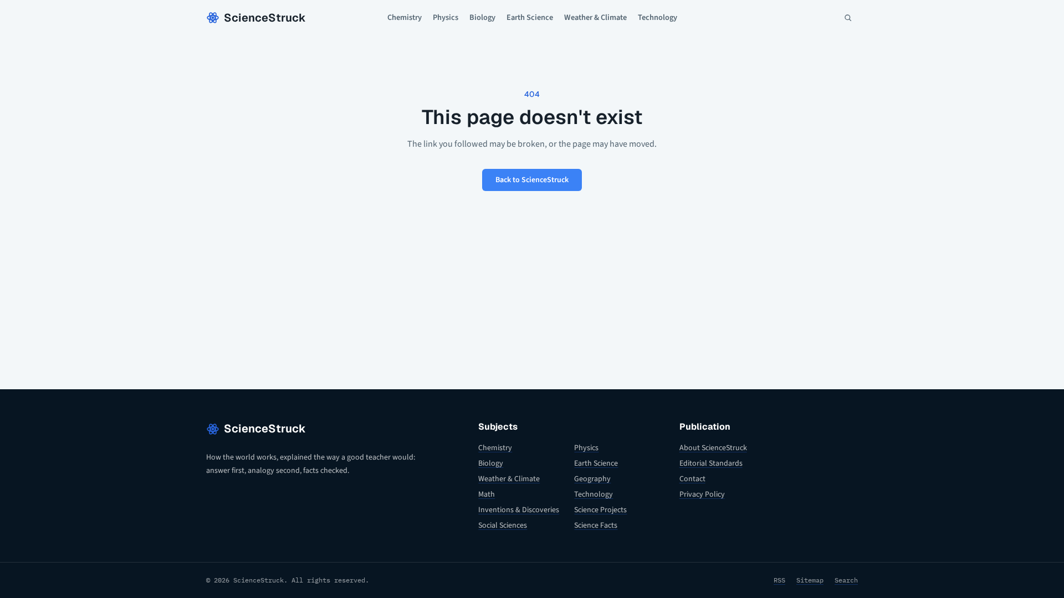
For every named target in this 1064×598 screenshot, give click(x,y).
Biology (482, 17)
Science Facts (595, 525)
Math (486, 494)
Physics (445, 17)
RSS (779, 580)
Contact (692, 478)
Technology (657, 17)
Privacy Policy (702, 494)
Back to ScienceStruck (532, 179)
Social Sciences (502, 525)
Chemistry (404, 17)
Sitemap (809, 580)
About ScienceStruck (713, 447)
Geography (592, 478)
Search (846, 580)
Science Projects (600, 509)
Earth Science (530, 17)
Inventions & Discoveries (518, 509)
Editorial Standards (711, 463)
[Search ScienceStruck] (848, 18)
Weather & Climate (595, 17)
